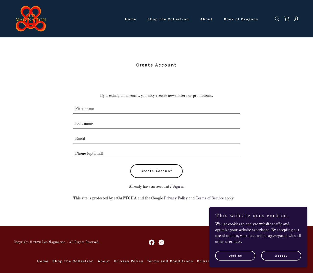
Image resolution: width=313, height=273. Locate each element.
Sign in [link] (178, 187)
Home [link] (130, 19)
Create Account (156, 171)
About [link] (206, 19)
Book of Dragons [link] (241, 19)
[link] (30, 19)
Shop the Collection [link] (168, 19)
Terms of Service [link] (210, 198)
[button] (296, 19)
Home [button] (42, 261)
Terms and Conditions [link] (170, 261)
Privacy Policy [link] (176, 198)
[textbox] (156, 109)
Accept (281, 255)
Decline (235, 255)
